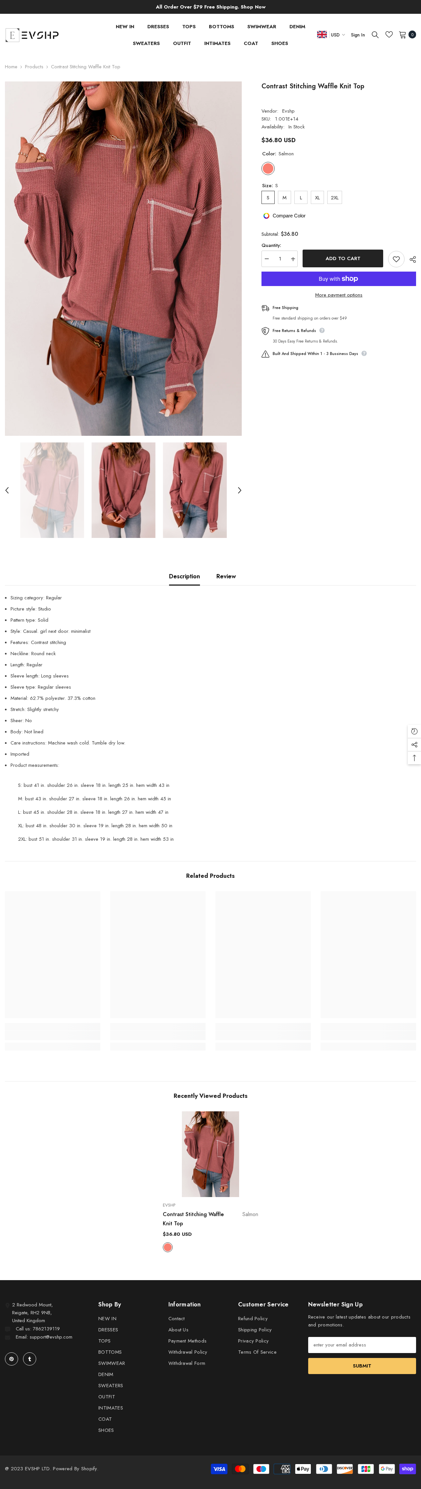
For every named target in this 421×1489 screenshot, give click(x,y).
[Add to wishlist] (396, 259)
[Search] (375, 34)
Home (11, 66)
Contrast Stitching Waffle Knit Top (210, 1219)
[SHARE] (410, 259)
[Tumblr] (29, 1359)
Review (226, 576)
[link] (52, 1035)
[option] (123, 258)
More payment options (338, 295)
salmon (168, 1247)
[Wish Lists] (389, 34)
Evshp (288, 111)
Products (34, 66)
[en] (322, 34)
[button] (7, 490)
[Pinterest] (11, 1359)
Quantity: (271, 245)
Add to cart (343, 258)
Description (184, 576)
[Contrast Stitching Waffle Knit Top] (210, 1154)
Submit (362, 1365)
